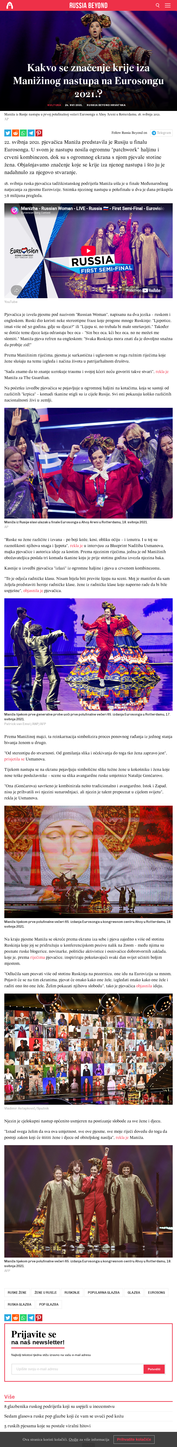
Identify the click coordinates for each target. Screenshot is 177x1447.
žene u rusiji (46, 1293)
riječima (38, 958)
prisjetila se (14, 759)
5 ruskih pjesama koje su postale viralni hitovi (47, 1426)
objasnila (144, 986)
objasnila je (33, 591)
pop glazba (48, 1304)
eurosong (156, 1293)
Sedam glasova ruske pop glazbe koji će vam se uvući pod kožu (64, 1416)
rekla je (162, 372)
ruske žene (17, 1293)
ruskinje (72, 1293)
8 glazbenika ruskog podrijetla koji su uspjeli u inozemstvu (59, 1406)
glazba (134, 1293)
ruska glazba (19, 1304)
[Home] (9, 5)
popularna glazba (104, 1293)
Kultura (54, 105)
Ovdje (73, 1439)
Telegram (164, 133)
